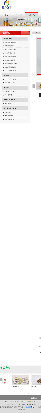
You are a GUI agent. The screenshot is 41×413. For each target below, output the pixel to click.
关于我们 (19, 15)
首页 (6, 15)
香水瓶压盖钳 (9, 115)
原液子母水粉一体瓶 (10, 49)
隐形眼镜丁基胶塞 (10, 83)
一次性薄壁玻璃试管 (10, 70)
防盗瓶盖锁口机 (9, 119)
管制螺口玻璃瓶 (9, 46)
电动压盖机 (8, 112)
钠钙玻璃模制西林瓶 (10, 42)
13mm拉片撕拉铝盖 (10, 91)
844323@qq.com (31, 404)
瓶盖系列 (7, 87)
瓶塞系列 (7, 75)
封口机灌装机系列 (10, 108)
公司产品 (31, 15)
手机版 (39, 407)
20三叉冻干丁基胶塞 (10, 79)
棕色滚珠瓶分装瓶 (10, 53)
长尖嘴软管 (8, 103)
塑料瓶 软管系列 (9, 99)
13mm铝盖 (15, 386)
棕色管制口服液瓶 (10, 60)
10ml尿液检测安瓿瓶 (10, 67)
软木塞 (34, 386)
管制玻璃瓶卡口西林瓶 (11, 63)
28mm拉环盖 (8, 95)
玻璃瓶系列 (8, 38)
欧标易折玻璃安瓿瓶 (10, 56)
